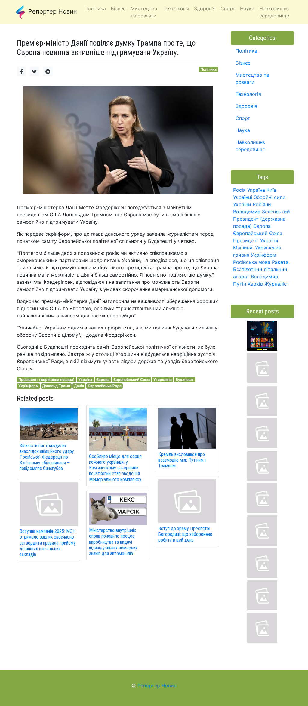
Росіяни (262, 204)
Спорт (243, 118)
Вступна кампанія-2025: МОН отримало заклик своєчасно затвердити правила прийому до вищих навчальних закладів (48, 542)
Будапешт (185, 379)
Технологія (248, 94)
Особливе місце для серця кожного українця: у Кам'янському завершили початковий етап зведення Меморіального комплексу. (115, 468)
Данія (79, 386)
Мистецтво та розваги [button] (144, 12)
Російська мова (251, 262)
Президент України (255, 240)
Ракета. (281, 262)
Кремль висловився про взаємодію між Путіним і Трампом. (182, 460)
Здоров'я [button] (205, 8)
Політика (208, 69)
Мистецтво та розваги (252, 78)
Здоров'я (246, 106)
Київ (271, 190)
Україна (85, 379)
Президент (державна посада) (46, 379)
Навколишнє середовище (250, 145)
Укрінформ (28, 386)
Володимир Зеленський (261, 212)
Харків (255, 284)
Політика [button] (95, 8)
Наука (243, 130)
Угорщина (162, 379)
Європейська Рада (105, 386)
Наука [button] (247, 8)
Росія (239, 190)
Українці (242, 197)
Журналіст (276, 284)
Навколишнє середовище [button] (274, 12)
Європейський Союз (131, 379)
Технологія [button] (176, 8)
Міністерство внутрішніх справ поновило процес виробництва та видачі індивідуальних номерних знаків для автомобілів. (113, 541)
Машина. (243, 248)
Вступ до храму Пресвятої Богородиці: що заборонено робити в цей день (185, 534)
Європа (102, 379)
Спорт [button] (227, 8)
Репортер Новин (51, 11)
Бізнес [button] (118, 8)
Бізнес (243, 63)
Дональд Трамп (56, 386)
